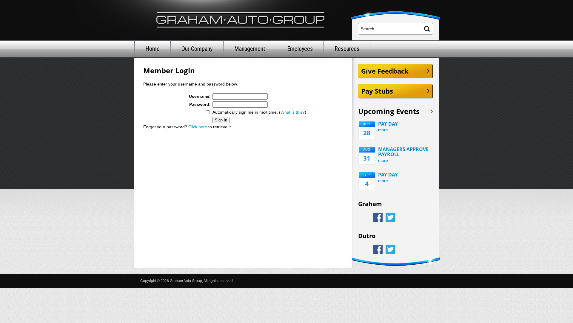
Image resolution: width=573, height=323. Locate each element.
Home (152, 48)
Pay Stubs (377, 90)
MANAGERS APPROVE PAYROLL (403, 152)
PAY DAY (388, 124)
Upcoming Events (389, 111)
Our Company (196, 48)
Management (249, 48)
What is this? (293, 112)
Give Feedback (385, 70)
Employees (300, 48)
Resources (347, 48)
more (383, 129)
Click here (197, 126)
